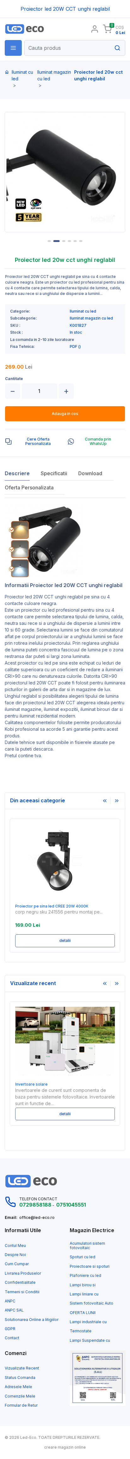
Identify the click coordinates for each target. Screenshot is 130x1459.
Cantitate (14, 379)
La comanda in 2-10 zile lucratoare (42, 339)
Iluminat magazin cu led (54, 75)
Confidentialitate (20, 1282)
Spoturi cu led (82, 1257)
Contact (12, 1338)
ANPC (10, 1301)
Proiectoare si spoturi (89, 1266)
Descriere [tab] (17, 473)
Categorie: (20, 311)
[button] (13, 48)
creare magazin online (65, 1447)
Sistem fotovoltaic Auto (91, 1303)
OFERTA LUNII (83, 1313)
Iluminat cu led (22, 75)
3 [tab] (63, 241)
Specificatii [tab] (54, 473)
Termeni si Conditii (22, 1292)
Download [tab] (90, 473)
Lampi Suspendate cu (90, 1340)
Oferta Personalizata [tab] (29, 487)
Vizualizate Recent (22, 1368)
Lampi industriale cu (88, 1322)
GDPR (10, 1329)
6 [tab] (80, 241)
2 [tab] (56, 241)
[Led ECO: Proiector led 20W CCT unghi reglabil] (32, 29)
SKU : (15, 325)
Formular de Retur (21, 1405)
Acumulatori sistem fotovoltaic (87, 1245)
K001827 (78, 325)
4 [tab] (69, 241)
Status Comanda (20, 1377)
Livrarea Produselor (23, 1273)
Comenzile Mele (20, 1396)
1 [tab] (49, 241)
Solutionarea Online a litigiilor (31, 1320)
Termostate (81, 1331)
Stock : (16, 332)
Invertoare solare (31, 1084)
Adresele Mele (18, 1387)
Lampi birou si (83, 1285)
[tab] (33, 442)
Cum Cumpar (17, 1264)
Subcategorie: (23, 318)
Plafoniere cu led (85, 1275)
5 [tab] (75, 241)
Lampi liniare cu (84, 1294)
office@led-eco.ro (37, 1217)
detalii (74, 940)
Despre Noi (15, 1255)
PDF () (75, 346)
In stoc (76, 332)
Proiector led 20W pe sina (48, 906)
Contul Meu (15, 1245)
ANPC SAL (14, 1310)
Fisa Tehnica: (22, 346)
